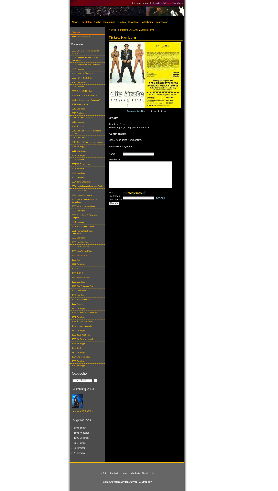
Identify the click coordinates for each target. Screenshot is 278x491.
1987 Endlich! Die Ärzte (82, 326)
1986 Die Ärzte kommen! (82, 339)
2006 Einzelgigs (78, 173)
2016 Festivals (78, 113)
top (153, 473)
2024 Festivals (78, 69)
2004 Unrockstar (79, 191)
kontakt (114, 473)
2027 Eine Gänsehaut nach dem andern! (85, 52)
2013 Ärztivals (78, 126)
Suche (97, 22)
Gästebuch (109, 22)
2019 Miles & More (80, 104)
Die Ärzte (76, 32)
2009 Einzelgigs (78, 155)
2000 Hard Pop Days (80, 242)
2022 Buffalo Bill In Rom (82, 91)
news (124, 473)
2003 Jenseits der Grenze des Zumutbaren (84, 200)
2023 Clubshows (79, 82)
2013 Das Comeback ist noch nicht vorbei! (86, 132)
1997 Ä (75, 269)
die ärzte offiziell (139, 473)
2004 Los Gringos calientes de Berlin (87, 186)
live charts (178, 3)
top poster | (148, 3)
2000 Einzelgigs (78, 238)
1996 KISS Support (80, 273)
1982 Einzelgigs (78, 366)
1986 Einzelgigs (78, 330)
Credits (122, 22)
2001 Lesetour (78, 222)
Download (133, 22)
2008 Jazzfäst (78, 160)
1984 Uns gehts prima (81, 357)
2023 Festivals (78, 87)
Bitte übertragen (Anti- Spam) (115, 196)
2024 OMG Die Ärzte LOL (83, 73)
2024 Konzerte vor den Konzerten (86, 65)
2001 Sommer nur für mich (83, 226)
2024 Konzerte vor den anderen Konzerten (85, 59)
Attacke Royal (147, 30)
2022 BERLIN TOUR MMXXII (84, 95)
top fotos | (137, 3)
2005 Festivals (78, 177)
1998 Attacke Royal (80, 255)
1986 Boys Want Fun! (81, 335)
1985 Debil (76, 348)
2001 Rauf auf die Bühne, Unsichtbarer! (82, 232)
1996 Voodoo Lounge (80, 277)
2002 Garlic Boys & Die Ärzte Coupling (84, 216)
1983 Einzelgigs (78, 361)
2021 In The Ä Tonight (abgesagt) (86, 100)
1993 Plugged (77, 304)
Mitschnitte (147, 22)
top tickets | (160, 3)
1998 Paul (76, 260)
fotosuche (79, 373)
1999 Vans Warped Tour (82, 251)
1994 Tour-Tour (78, 295)
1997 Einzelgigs (78, 264)
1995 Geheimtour (79, 291)
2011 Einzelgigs (78, 146)
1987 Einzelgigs (78, 317)
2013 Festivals (78, 122)
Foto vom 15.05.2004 (83, 411)
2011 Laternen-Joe (79, 151)
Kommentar (115, 159)
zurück (102, 473)
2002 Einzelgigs (78, 211)
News (75, 22)
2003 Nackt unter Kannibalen (84, 206)
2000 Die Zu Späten (80, 247)
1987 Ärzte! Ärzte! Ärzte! (82, 321)
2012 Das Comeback (80, 138)
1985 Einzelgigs (78, 343)
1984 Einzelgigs (78, 352)
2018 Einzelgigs (78, 109)
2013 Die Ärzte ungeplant (82, 118)
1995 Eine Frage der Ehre (82, 286)
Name (112, 154)
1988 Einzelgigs (78, 308)
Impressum (162, 22)
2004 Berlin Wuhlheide (81, 182)
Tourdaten (86, 22)
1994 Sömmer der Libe (81, 300)
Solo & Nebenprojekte (81, 37)
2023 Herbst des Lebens (82, 78)
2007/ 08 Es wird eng (81, 164)
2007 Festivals (78, 168)
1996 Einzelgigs (78, 282)
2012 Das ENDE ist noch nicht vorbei (87, 142)
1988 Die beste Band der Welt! (85, 313)
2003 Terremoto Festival (82, 195)
